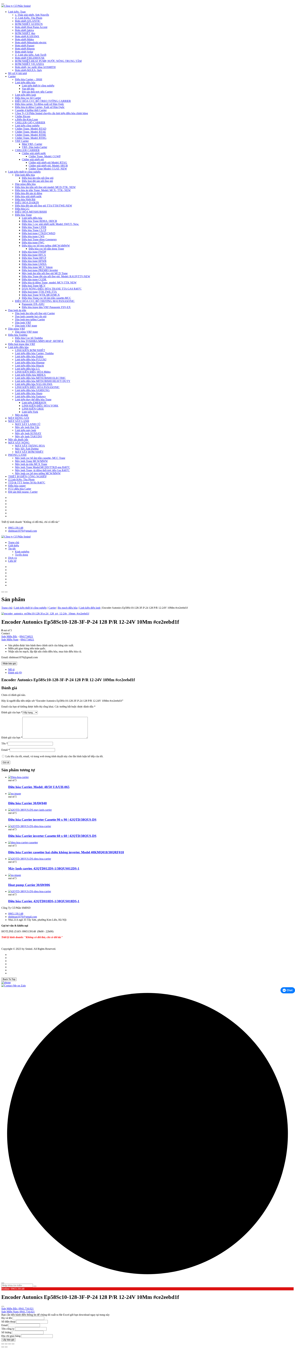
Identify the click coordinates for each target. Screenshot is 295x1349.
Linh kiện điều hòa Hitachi (29, 365)
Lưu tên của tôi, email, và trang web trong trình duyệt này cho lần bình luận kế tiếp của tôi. (54, 756)
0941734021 (26, 636)
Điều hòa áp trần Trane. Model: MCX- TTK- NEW (43, 190)
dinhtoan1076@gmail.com (22, 530)
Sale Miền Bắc (9, 636)
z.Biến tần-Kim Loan (26, 119)
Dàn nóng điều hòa (25, 184)
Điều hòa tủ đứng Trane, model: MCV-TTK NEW (49, 282)
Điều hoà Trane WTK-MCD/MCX (41, 294)
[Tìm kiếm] (35, 1286)
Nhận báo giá (9, 663)
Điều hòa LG (22, 208)
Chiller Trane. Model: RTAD (30, 128)
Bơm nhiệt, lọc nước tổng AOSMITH (35, 67)
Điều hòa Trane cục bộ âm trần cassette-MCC (46, 297)
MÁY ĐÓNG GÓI (18, 417)
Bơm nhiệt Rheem (25, 48)
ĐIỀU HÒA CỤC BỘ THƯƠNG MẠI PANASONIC (45, 301)
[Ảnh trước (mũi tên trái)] (2, 1346)
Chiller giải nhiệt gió (33, 159)
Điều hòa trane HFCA (34, 254)
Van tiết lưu (28, 88)
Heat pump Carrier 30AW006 (29, 885)
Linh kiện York (30, 411)
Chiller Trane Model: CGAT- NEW (48, 168)
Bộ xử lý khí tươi (17, 73)
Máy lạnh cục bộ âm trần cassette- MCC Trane (40, 458)
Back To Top (9, 979)
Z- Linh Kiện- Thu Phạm (28, 17)
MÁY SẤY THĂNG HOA (30, 445)
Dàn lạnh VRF (23, 322)
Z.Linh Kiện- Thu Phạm (21, 479)
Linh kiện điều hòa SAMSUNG (32, 390)
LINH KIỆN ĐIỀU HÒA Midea (33, 371)
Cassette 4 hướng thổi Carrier (31, 110)
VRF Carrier (22, 141)
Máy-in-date (21, 414)
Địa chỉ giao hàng (10, 1335)
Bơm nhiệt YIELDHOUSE (30, 57)
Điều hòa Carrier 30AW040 (27, 803)
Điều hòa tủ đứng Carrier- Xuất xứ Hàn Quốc (40, 107)
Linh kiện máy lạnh (25, 430)
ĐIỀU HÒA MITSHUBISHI (31, 211)
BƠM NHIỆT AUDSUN (29, 24)
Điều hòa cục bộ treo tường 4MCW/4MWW (46, 245)
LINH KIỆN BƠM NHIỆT (30, 350)
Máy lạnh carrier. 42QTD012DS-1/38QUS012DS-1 (43, 868)
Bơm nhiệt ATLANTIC (27, 20)
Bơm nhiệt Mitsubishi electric (31, 42)
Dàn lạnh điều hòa (25, 174)
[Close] (2, 3)
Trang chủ (13, 542)
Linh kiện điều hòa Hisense (30, 362)
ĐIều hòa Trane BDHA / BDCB (39, 221)
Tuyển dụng (21, 554)
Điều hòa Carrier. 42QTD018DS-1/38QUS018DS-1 (43, 901)
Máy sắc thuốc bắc (18, 439)
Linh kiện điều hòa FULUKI (30, 359)
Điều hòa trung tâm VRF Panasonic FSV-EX (46, 307)
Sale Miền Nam (9, 639)
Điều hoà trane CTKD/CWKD (38, 233)
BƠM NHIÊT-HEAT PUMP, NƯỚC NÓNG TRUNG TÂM (48, 60)
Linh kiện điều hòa (25, 82)
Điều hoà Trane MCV (34, 285)
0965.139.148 (15, 527)
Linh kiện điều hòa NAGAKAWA (33, 384)
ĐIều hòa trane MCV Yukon (37, 267)
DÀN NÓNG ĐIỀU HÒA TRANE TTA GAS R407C (52, 288)
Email (5, 749)
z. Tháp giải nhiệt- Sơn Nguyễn (32, 14)
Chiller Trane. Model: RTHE (30, 134)
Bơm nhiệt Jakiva (24, 30)
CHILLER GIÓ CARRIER (30, 122)
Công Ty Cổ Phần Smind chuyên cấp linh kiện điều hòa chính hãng (51, 113)
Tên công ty (7, 1328)
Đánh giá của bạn (11, 712)
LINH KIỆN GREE (33, 408)
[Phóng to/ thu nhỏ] (2, 1343)
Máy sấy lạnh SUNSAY (28, 433)
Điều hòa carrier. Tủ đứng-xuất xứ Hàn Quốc (39, 104)
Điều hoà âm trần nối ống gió (37, 177)
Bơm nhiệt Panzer (24, 45)
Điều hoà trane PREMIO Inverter (40, 270)
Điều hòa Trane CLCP (34, 230)
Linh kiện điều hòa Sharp (28, 393)
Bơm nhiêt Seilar (24, 51)
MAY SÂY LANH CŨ (27, 424)
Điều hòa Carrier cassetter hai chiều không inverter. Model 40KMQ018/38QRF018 (66, 852)
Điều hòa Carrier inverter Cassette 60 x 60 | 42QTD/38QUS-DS (52, 836)
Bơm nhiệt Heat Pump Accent (31, 27)
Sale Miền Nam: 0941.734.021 (18, 1311)
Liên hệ (12, 560)
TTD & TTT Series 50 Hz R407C (26, 482)
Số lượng (6, 1332)
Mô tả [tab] (11, 669)
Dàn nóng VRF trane (26, 331)
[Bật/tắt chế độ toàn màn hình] (6, 1343)
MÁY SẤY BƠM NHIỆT (29, 451)
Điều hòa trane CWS (33, 236)
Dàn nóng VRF (16, 328)
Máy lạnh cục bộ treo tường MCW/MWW (38, 473)
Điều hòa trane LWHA (34, 264)
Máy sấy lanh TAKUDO (28, 436)
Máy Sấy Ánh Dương (27, 448)
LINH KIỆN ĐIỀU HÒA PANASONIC (37, 387)
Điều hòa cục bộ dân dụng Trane (46, 248)
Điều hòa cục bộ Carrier (28, 97)
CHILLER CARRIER (27, 150)
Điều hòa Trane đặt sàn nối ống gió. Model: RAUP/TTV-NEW (56, 276)
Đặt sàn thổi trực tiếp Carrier (37, 91)
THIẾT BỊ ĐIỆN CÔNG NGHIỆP (27, 476)
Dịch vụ (12, 557)
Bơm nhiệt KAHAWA (27, 36)
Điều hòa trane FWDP (34, 251)
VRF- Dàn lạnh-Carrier (34, 147)
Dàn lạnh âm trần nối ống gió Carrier (35, 313)
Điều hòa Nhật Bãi (25, 199)
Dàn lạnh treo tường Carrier (30, 319)
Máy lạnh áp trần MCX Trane (31, 464)
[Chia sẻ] (9, 1343)
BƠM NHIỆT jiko (25, 33)
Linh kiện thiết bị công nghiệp (38, 85)
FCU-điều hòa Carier (19, 488)
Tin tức (12, 548)
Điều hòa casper (17, 485)
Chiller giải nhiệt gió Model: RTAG (48, 162)
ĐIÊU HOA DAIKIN (27, 202)
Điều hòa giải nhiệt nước (28, 196)
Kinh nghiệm (22, 551)
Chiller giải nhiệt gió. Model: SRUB (48, 165)
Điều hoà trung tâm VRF (21, 344)
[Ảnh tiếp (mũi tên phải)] (6, 1346)
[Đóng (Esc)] (13, 1343)
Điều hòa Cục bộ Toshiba (29, 337)
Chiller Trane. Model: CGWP (45, 156)
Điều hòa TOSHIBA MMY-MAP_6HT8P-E (39, 341)
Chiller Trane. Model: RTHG (30, 137)
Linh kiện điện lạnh (25, 94)
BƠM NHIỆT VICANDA (29, 64)
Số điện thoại (8, 1321)
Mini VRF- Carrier (32, 144)
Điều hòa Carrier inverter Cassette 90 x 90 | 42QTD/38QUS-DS (52, 819)
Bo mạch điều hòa (68, 607)
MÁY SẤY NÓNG (19, 442)
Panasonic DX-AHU (33, 304)
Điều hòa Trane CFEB (34, 227)
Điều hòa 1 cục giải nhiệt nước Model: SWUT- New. (50, 224)
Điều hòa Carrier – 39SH (28, 79)
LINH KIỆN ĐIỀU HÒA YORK (40, 405)
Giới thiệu (13, 545)
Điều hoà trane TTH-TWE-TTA (39, 291)
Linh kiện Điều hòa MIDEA (30, 374)
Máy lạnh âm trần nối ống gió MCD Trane (45, 273)
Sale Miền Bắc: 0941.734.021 (17, 1308)
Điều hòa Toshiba (17, 334)
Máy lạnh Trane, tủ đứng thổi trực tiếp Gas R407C (42, 470)
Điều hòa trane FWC (33, 242)
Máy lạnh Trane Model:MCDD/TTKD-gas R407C (42, 467)
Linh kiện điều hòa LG (27, 368)
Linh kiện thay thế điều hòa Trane (33, 399)
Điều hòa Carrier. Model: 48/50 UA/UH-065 (38, 787)
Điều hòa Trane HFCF (34, 257)
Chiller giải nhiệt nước (34, 153)
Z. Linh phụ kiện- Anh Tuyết (30, 54)
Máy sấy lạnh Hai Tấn (27, 427)
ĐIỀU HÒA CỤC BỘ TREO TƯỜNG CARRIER (43, 101)
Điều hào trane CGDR (34, 279)
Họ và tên (6, 1318)
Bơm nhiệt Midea (24, 39)
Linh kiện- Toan (17, 11)
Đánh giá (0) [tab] (15, 672)
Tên (4, 743)
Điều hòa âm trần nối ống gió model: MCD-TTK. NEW (45, 187)
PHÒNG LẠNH (17, 454)
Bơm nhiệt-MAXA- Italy (28, 70)
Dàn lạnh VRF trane (26, 325)
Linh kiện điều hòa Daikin (29, 356)
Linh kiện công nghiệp (27, 125)
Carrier (12, 76)
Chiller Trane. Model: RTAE (30, 131)
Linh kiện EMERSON (34, 402)
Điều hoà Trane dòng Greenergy (39, 239)
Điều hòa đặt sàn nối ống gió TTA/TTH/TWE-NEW (43, 205)
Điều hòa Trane (23, 214)
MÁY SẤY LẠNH (18, 421)
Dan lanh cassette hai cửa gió (30, 316)
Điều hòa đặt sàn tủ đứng (28, 193)
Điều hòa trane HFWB (34, 261)
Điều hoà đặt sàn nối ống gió (37, 181)
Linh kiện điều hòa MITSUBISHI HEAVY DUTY (42, 381)
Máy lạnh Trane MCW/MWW (31, 461)
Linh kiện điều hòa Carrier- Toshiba (34, 353)
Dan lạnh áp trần (17, 310)
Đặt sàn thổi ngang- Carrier (23, 491)
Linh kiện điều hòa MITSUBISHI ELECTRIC (40, 377)
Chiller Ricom (22, 116)
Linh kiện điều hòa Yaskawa (30, 396)
